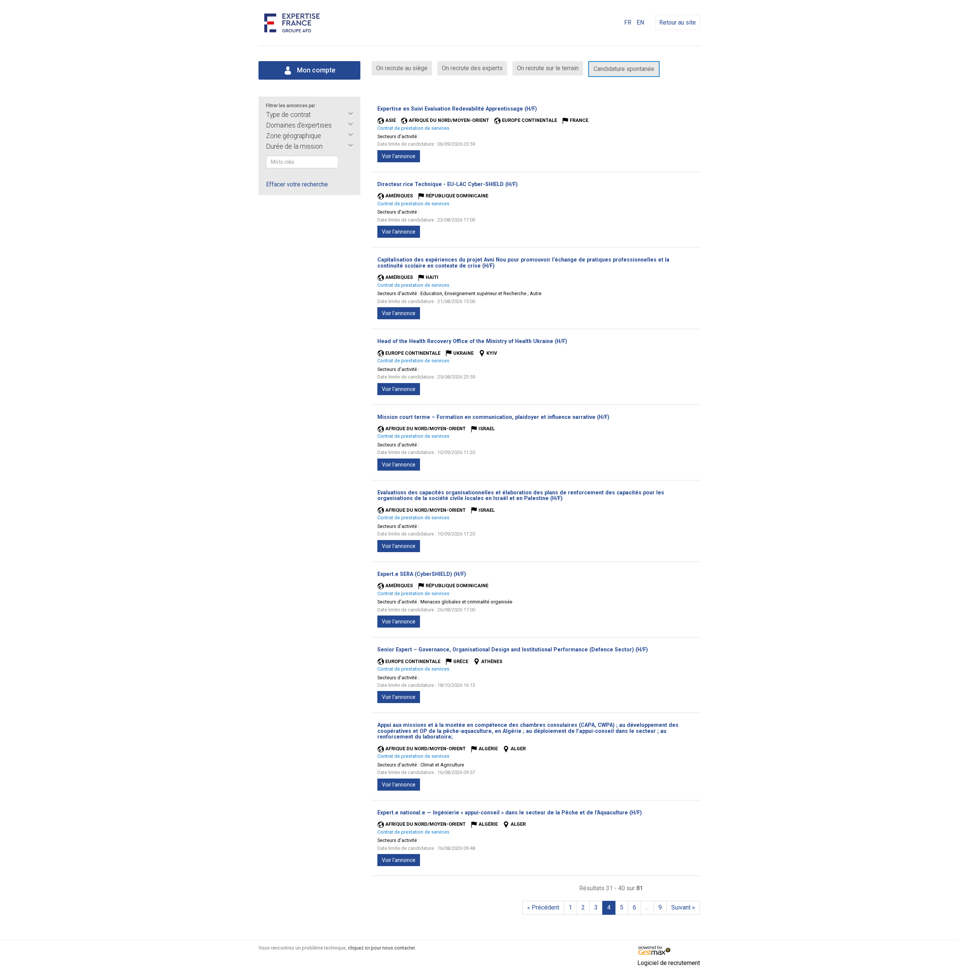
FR (627, 22)
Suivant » (683, 907)
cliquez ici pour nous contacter (381, 948)
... (647, 907)
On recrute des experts (472, 68)
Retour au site (677, 22)
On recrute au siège (402, 68)
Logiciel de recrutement (668, 962)
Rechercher (343, 162)
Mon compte (315, 70)
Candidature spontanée (624, 68)
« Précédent (543, 907)
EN (640, 22)
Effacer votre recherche (297, 184)
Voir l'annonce (398, 156)
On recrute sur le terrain (547, 68)
